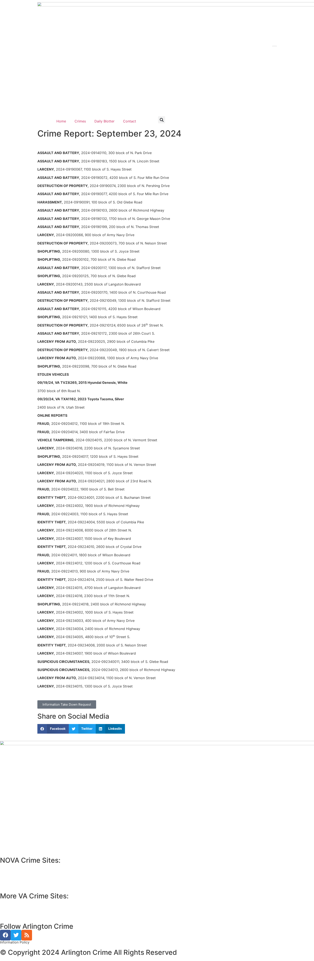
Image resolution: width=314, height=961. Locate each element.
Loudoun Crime (15, 866)
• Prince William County (19, 902)
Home (61, 121)
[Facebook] (5, 935)
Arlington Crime (15, 882)
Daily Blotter (104, 121)
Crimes (80, 121)
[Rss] (26, 935)
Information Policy (14, 942)
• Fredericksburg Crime (19, 907)
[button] (161, 119)
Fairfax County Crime (20, 871)
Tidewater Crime (16, 912)
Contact (129, 121)
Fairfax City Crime (18, 876)
